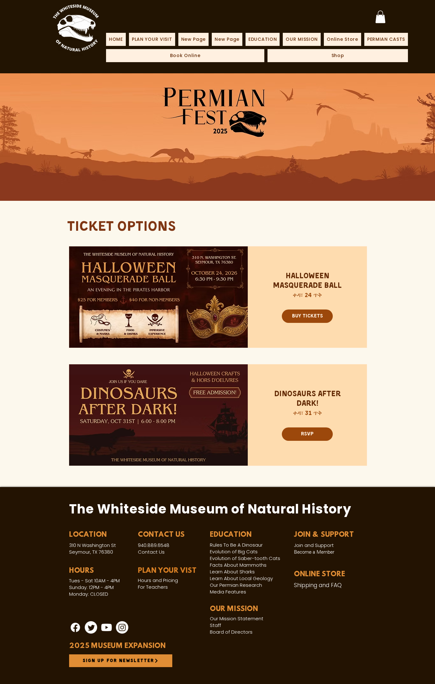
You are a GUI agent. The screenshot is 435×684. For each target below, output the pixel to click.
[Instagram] (122, 627)
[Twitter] (91, 627)
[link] (380, 17)
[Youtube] (106, 627)
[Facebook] (75, 627)
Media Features (228, 591)
